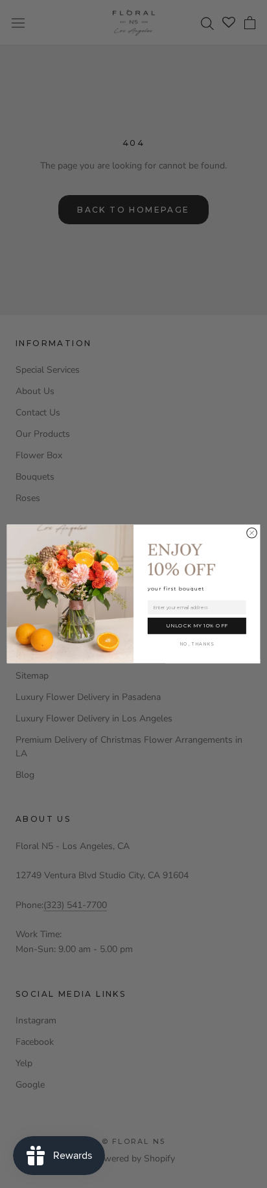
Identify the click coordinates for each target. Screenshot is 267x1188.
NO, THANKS (197, 644)
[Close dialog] (252, 533)
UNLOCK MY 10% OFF (197, 626)
